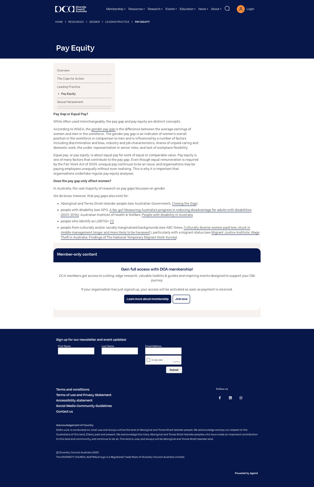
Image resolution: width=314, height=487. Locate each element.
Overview (63, 70)
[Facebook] (220, 397)
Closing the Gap (184, 204)
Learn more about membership (148, 299)
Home (59, 21)
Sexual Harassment (70, 102)
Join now (181, 299)
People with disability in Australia (167, 215)
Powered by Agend (246, 473)
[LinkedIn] (230, 397)
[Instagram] (240, 397)
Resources (76, 21)
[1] (112, 221)
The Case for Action (70, 78)
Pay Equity (68, 94)
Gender (94, 21)
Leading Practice (117, 21)
